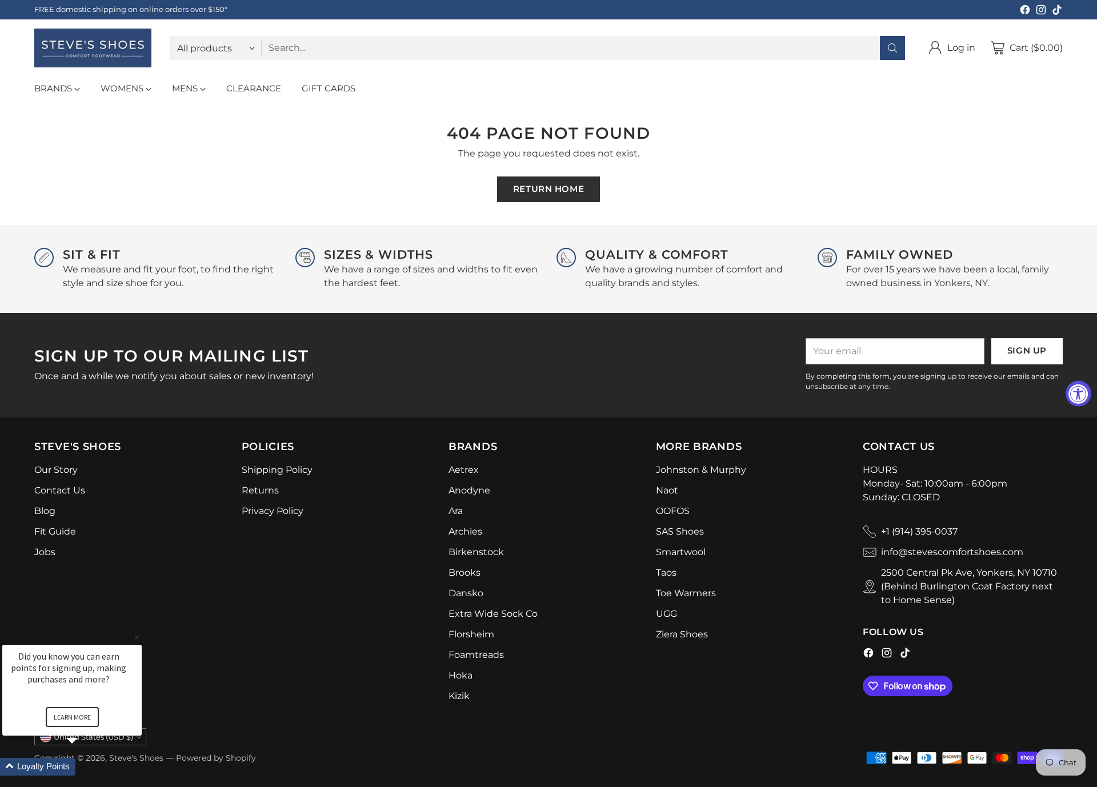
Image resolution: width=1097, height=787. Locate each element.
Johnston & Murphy (701, 469)
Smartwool (681, 552)
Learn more (72, 717)
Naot (667, 490)
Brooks (465, 572)
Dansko (466, 593)
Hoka (461, 675)
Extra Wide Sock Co (493, 613)
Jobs (44, 552)
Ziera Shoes (682, 634)
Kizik (459, 695)
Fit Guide (55, 531)
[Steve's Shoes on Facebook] (1025, 11)
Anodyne (469, 490)
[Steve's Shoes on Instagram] (1041, 11)
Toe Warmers (686, 593)
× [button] (136, 637)
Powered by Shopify (216, 758)
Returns (260, 490)
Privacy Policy (272, 510)
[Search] (892, 48)
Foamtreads (476, 654)
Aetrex (464, 469)
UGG (666, 613)
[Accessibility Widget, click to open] (1078, 394)
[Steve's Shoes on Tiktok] (1057, 11)
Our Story (56, 469)
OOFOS (673, 510)
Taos (666, 572)
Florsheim (471, 634)
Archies (465, 531)
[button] (85, 767)
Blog (44, 510)
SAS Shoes (680, 531)
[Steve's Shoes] (92, 48)
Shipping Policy (277, 469)
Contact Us (59, 490)
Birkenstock (476, 552)
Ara (456, 510)
